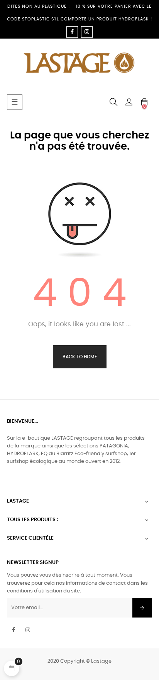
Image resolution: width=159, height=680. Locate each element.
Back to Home (80, 356)
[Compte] (129, 102)
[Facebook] (72, 32)
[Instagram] (86, 32)
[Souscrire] (142, 608)
